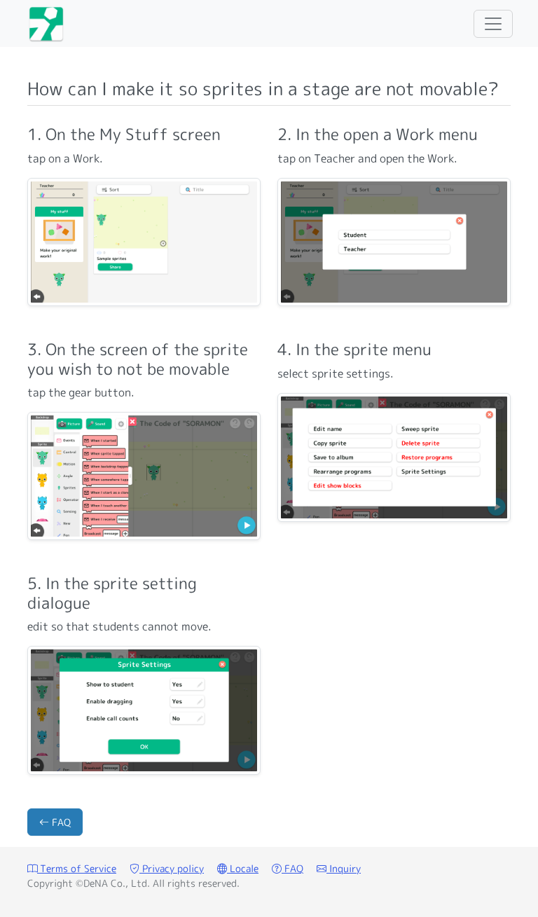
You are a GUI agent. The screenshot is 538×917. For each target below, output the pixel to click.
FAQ (60, 822)
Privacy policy (171, 868)
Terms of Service (76, 868)
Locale (242, 868)
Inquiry (343, 868)
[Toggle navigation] (493, 24)
